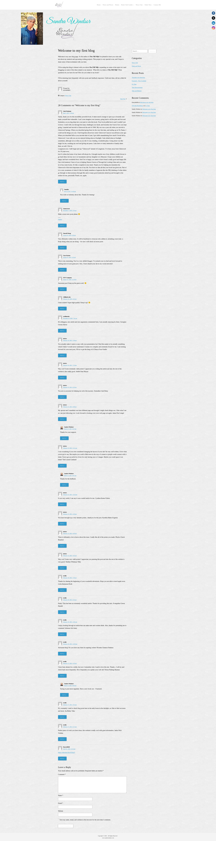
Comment (62, 774)
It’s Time (134, 84)
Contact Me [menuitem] (157, 5)
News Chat (68, 95)
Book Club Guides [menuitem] (127, 5)
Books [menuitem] (117, 5)
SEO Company (67, 277)
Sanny (60, 219)
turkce (65, 338)
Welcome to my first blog (146, 102)
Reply (62, 181)
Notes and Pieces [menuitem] (108, 5)
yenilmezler (66, 316)
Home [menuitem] (99, 5)
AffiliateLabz (67, 297)
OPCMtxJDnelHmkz (137, 105)
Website (60, 811)
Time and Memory (137, 91)
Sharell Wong (67, 233)
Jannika (66, 189)
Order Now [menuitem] (148, 5)
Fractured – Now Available (139, 81)
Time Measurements (137, 87)
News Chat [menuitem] (139, 5)
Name (60, 795)
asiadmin (66, 90)
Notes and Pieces (136, 66)
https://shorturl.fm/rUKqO (66, 752)
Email (60, 803)
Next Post (122, 99)
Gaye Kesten (66, 255)
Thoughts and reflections (138, 77)
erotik (64, 575)
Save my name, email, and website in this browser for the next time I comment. (85, 820)
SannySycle (66, 208)
